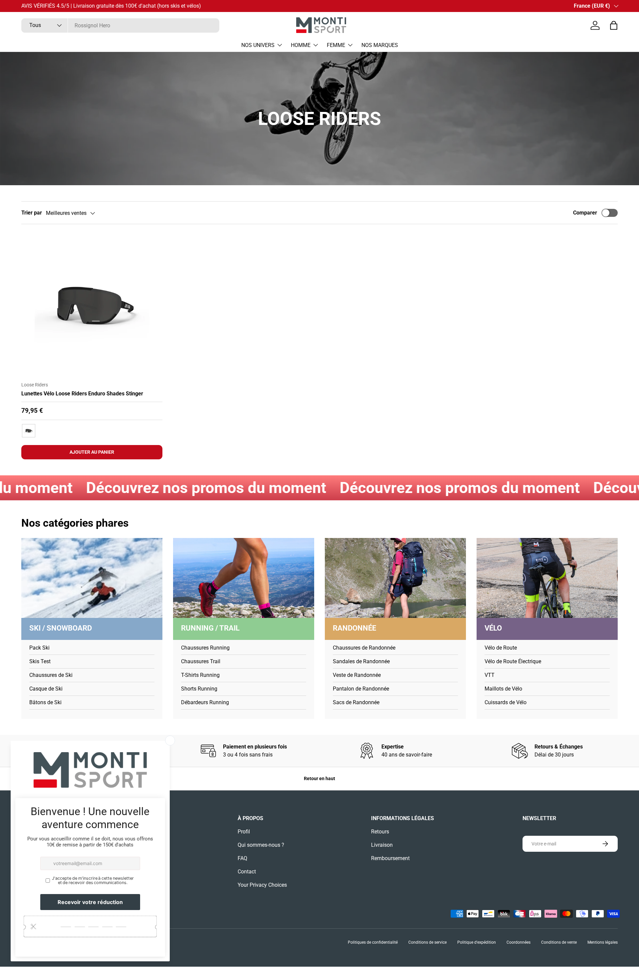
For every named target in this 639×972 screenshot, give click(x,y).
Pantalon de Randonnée (361, 689)
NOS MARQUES (379, 45)
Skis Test (40, 661)
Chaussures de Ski (51, 675)
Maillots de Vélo (503, 689)
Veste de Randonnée (357, 675)
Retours (380, 831)
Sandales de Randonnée (361, 661)
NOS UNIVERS (258, 45)
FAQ (242, 858)
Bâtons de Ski (45, 702)
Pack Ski (39, 648)
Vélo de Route (501, 648)
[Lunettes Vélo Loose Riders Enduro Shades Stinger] (91, 305)
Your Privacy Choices (262, 885)
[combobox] (120, 25)
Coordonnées (519, 942)
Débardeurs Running (205, 702)
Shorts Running (199, 689)
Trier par (31, 213)
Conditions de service (427, 942)
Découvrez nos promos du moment (152, 488)
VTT (490, 675)
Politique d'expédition (476, 942)
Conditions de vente (559, 942)
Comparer (585, 213)
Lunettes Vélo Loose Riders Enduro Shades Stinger (82, 393)
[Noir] (28, 430)
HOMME (301, 45)
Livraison (382, 845)
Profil (244, 831)
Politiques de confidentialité (373, 942)
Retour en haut (319, 778)
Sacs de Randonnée (356, 702)
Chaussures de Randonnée (364, 648)
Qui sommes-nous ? (261, 845)
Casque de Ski (46, 689)
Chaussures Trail (200, 661)
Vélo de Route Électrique (513, 661)
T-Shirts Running (200, 675)
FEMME (336, 45)
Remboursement (390, 858)
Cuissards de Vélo (506, 702)
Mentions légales (602, 942)
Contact (247, 871)
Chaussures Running (205, 648)
